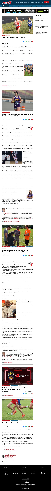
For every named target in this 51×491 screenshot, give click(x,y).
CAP (22, 469)
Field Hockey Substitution (9, 454)
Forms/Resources (15, 473)
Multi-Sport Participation (16, 221)
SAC (4, 469)
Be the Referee (6, 461)
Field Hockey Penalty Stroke (9, 450)
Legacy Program (43, 473)
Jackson (11, 362)
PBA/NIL (5, 473)
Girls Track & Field (6, 246)
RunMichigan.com (4, 85)
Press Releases (33, 473)
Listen (17, 432)
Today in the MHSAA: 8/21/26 (39, 20)
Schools (25, 2)
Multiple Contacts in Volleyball (9, 455)
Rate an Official (24, 473)
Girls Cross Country (6, 35)
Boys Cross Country (29, 246)
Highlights (20, 385)
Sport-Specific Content (44, 472)
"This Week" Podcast (34, 472)
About (36, 2)
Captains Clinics (6, 472)
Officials (32, 2)
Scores (17, 2)
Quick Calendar (15, 472)
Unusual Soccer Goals (8, 449)
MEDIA (32, 467)
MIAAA (13, 469)
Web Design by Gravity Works (26, 488)
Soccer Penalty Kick (8, 456)
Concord (11, 221)
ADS (13, 467)
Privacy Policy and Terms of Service (28, 487)
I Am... (39, 2)
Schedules (21, 2)
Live (28, 2)
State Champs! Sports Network (8, 395)
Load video (19, 380)
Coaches (4, 248)
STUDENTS (5, 467)
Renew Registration (44, 469)
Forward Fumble (7, 457)
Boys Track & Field (13, 246)
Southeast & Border (7, 221)
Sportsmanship (6, 474)
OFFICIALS (43, 467)
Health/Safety (24, 472)
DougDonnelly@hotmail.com (8, 213)
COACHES (24, 467)
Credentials (32, 469)
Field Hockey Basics (7, 458)
